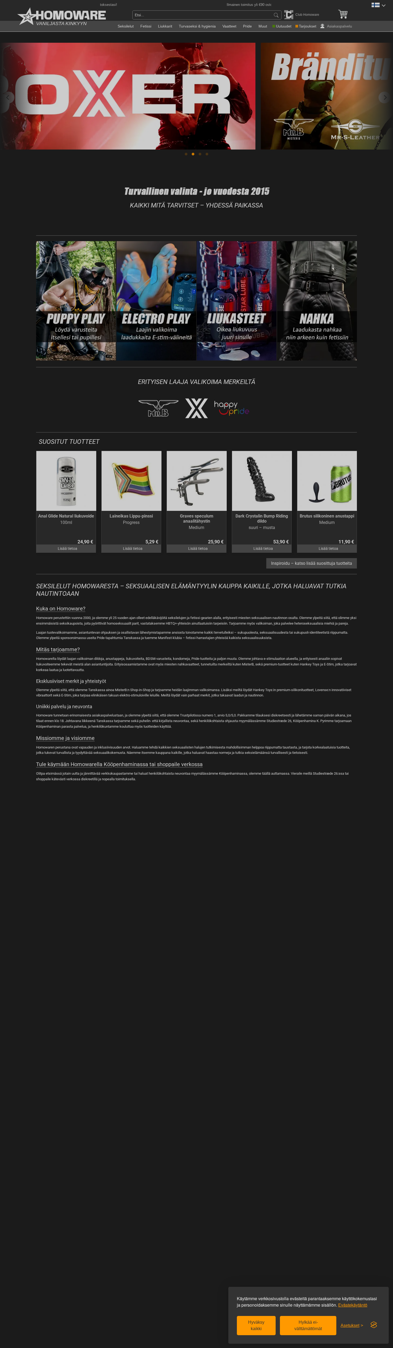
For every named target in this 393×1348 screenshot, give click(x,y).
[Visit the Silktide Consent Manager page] (373, 1325)
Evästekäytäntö (352, 1305)
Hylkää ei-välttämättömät (308, 1325)
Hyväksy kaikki (256, 1325)
